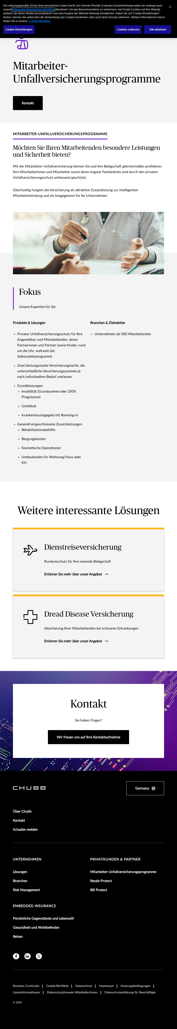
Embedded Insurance (34, 906)
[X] (39, 956)
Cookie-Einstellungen (19, 29)
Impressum (106, 986)
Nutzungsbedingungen (135, 986)
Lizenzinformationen (26, 992)
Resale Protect (101, 881)
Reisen (18, 936)
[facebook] (16, 956)
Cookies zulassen (128, 29)
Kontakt (19, 820)
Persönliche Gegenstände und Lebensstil (43, 918)
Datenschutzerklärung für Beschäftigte (130, 992)
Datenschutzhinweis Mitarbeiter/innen (72, 992)
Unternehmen (27, 859)
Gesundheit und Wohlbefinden (36, 927)
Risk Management (26, 890)
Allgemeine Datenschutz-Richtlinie (33, 9)
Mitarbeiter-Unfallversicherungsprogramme (123, 872)
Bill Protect (98, 890)
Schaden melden (25, 829)
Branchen (20, 881)
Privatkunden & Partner (115, 859)
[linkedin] (27, 956)
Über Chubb (22, 811)
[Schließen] (170, 7)
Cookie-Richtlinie (57, 986)
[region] (88, 19)
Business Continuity (26, 986)
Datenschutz (83, 986)
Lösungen (20, 872)
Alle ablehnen (157, 29)
